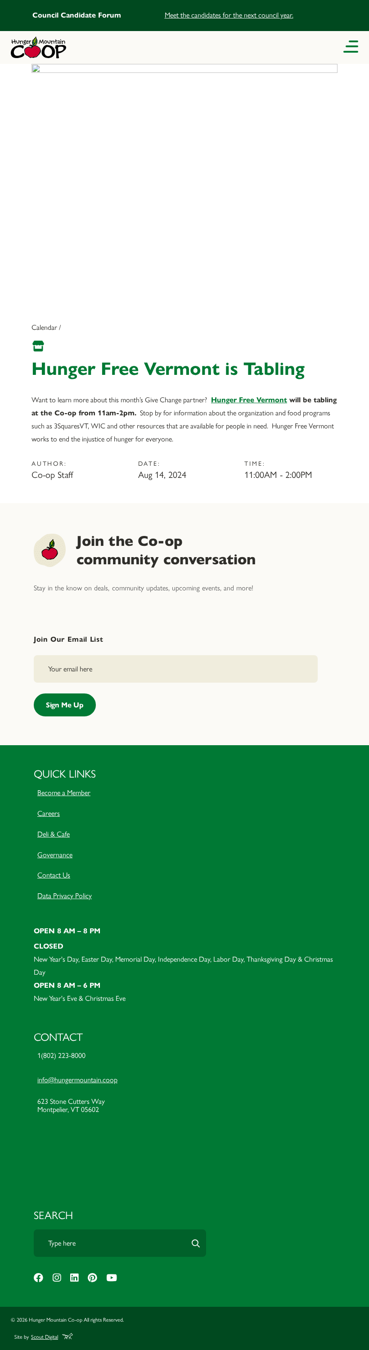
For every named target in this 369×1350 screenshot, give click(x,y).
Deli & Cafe (53, 834)
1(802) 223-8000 (61, 1055)
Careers (48, 813)
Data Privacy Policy (64, 895)
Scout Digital (44, 1337)
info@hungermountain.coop (77, 1080)
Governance (54, 854)
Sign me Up (65, 705)
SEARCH (53, 1215)
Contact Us (53, 875)
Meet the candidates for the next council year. (229, 15)
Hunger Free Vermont (249, 400)
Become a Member (63, 792)
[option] (184, 15)
